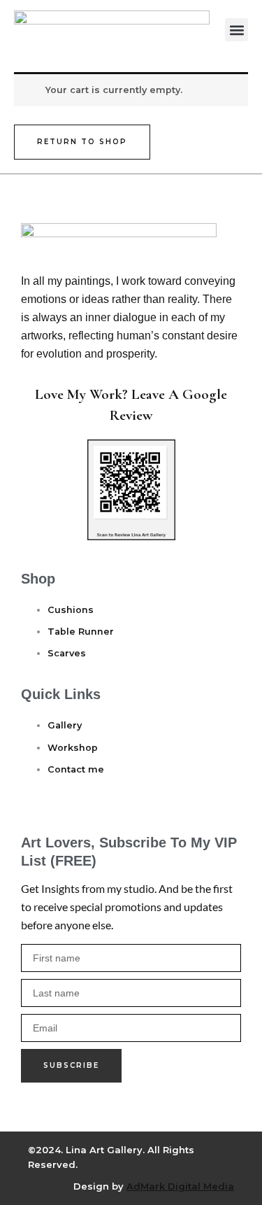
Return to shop (82, 141)
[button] (236, 29)
